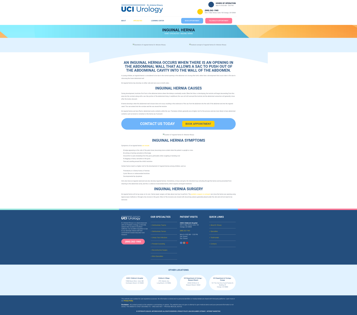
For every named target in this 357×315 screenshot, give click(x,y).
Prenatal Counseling (158, 244)
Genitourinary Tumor (159, 231)
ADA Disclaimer (194, 311)
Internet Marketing (213, 311)
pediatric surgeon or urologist (200, 194)
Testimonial (215, 237)
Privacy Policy (183, 311)
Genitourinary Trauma (159, 225)
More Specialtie (157, 256)
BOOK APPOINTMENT (198, 123)
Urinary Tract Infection (159, 237)
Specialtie (174, 34)
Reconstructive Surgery (159, 250)
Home (166, 34)
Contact (214, 244)
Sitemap (202, 311)
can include (145, 145)
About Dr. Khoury (216, 225)
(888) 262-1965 (211, 10)
